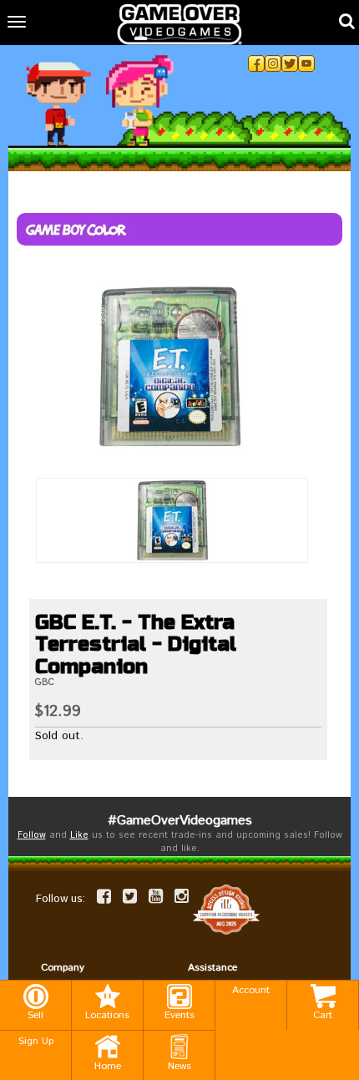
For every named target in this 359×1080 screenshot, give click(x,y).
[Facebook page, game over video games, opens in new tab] (104, 896)
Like (79, 835)
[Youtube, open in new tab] (306, 63)
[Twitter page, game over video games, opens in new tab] (130, 896)
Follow (32, 835)
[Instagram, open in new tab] (273, 63)
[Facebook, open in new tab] (256, 63)
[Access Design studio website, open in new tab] (226, 909)
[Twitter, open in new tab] (289, 63)
